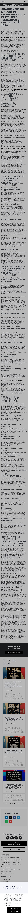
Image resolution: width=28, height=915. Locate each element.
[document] (14, 457)
